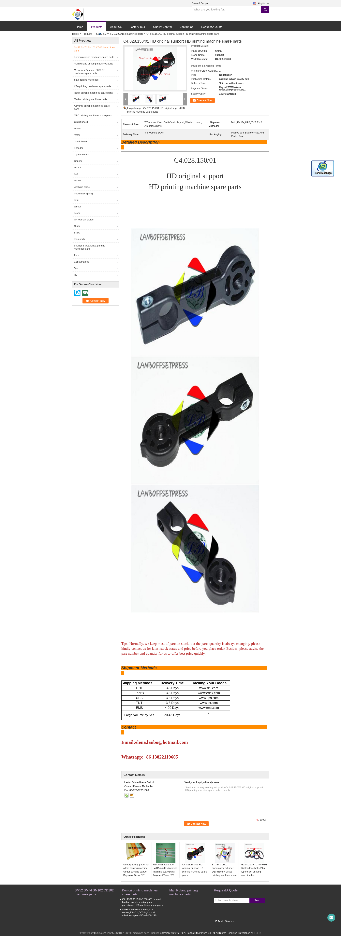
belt (76, 174)
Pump (77, 255)
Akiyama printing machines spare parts (92, 107)
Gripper (78, 161)
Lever (77, 213)
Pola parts (79, 239)
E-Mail (219, 921)
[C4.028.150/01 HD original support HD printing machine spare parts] (195, 853)
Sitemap (230, 921)
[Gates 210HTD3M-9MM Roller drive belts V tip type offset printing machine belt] (254, 853)
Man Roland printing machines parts (93, 63)
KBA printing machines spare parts (92, 86)
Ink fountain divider (84, 219)
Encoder (78, 148)
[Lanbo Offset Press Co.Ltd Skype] (126, 795)
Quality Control (162, 26)
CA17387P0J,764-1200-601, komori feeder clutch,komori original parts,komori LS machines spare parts (142, 902)
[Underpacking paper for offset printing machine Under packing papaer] (136, 853)
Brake (77, 232)
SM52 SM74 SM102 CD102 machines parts (119, 34)
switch (77, 180)
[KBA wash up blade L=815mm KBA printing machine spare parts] (165, 853)
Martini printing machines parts (90, 99)
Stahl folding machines (86, 79)
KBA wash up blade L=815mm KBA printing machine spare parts (165, 868)
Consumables (81, 261)
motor (77, 135)
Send (257, 900)
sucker (77, 167)
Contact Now (204, 100)
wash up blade (82, 187)
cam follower (81, 141)
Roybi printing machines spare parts (93, 92)
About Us (116, 26)
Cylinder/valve (81, 154)
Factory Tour (137, 26)
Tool (76, 268)
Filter (76, 200)
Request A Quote (211, 26)
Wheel (77, 206)
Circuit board (81, 122)
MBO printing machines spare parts (93, 115)
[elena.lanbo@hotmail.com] (331, 917)
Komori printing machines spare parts (94, 57)
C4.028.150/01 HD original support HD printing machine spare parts (194, 870)
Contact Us (186, 26)
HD (76, 274)
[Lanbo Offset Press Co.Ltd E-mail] (132, 795)
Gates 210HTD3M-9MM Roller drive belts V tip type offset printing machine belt (254, 870)
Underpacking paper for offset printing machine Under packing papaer (136, 868)
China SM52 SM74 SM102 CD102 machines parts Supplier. (127, 933)
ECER (257, 933)
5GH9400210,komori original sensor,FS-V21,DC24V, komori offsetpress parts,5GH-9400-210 (139, 912)
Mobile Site (222, 926)
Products (96, 26)
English (262, 3)
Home (79, 26)
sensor (77, 128)
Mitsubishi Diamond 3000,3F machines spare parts (89, 72)
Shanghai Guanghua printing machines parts (89, 247)
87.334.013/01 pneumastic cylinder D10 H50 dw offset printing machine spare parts (224, 871)
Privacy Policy (86, 933)
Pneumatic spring (83, 193)
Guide (77, 226)
